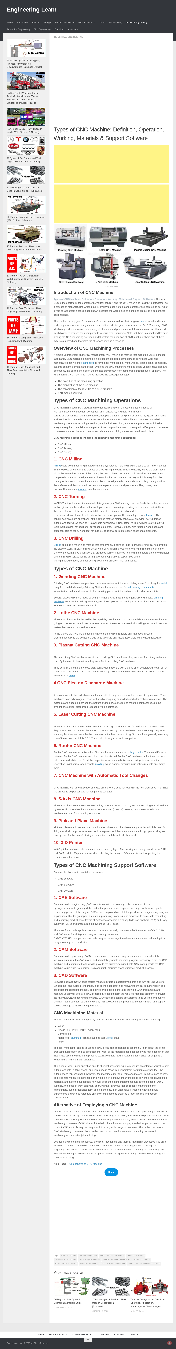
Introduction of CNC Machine (65, 1260)
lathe (140, 752)
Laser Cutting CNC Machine (89, 1260)
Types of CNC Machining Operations (112, 1264)
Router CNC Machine (88, 1264)
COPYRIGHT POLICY (83, 1334)
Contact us (119, 1334)
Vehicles (35, 22)
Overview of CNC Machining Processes (135, 1260)
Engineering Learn (32, 9)
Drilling (57, 545)
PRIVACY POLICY (58, 1334)
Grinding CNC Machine (136, 1256)
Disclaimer (104, 1334)
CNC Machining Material (88, 1256)
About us (71, 29)
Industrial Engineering (136, 22)
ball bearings (134, 587)
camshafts (148, 587)
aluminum (76, 1037)
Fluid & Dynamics (87, 22)
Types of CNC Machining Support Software (144, 1264)
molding (99, 764)
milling (130, 752)
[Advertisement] (111, 65)
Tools (102, 22)
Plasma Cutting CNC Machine (66, 1264)
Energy (47, 22)
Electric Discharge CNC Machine (112, 1256)
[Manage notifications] (169, 1343)
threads (82, 489)
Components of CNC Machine (85, 1164)
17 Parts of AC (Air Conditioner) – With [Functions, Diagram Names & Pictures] (25, 278)
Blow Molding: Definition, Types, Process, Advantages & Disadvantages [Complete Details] (24, 63)
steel (110, 1037)
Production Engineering (18, 29)
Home (10, 22)
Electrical (59, 29)
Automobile (22, 22)
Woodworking (115, 22)
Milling (57, 465)
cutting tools (87, 362)
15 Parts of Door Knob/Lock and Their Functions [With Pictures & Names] (23, 370)
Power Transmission (65, 22)
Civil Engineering (42, 29)
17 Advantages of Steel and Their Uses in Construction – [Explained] (109, 1303)
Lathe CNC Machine (110, 1260)
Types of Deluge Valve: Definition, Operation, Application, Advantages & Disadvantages (147, 1303)
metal (144, 321)
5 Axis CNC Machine (68, 1256)
